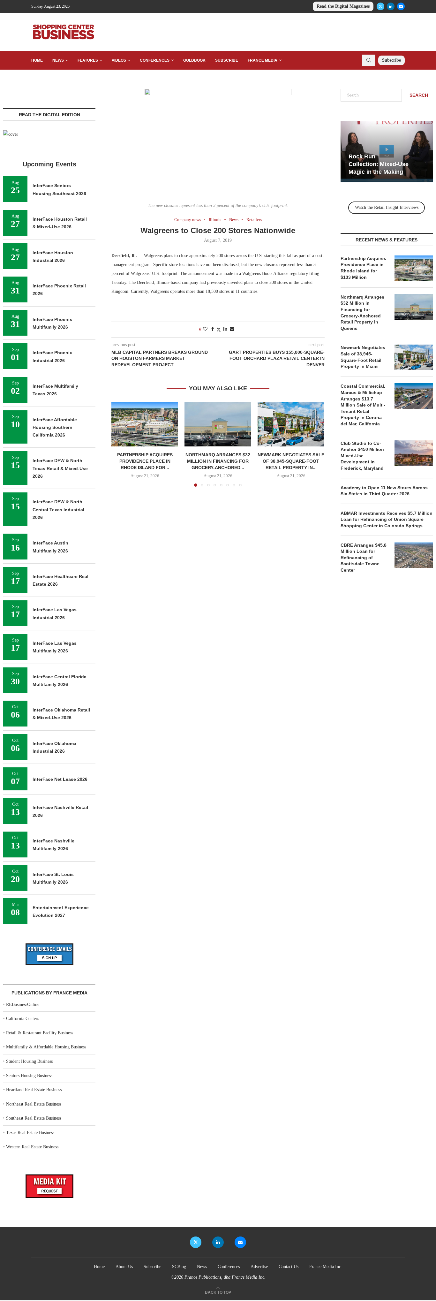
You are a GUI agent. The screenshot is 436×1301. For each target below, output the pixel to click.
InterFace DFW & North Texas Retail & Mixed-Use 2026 (60, 468)
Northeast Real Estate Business (33, 1104)
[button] (120, 443)
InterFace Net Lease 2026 (60, 779)
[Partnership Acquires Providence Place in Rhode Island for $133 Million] (144, 424)
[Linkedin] (391, 6)
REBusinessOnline (22, 1004)
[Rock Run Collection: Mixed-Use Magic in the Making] (387, 151)
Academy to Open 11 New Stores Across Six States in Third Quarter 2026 (384, 491)
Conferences (154, 60)
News (58, 60)
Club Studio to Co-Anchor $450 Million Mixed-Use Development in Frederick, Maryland (362, 456)
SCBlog (179, 1266)
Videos (119, 60)
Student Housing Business (29, 1061)
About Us (124, 1266)
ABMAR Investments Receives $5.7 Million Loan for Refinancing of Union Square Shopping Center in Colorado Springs (386, 519)
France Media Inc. (325, 1266)
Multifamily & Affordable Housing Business (46, 1047)
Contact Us (288, 1266)
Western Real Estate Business (32, 1147)
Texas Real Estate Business (30, 1132)
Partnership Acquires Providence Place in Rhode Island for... (145, 461)
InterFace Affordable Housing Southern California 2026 (55, 427)
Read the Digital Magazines (343, 6)
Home (37, 60)
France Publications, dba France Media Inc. (225, 1277)
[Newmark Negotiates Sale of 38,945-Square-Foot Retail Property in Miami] (291, 424)
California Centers (22, 1018)
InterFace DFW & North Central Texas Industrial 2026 (58, 509)
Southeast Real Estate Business (33, 1118)
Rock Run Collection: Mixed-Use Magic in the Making (379, 164)
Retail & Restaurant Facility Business (39, 1033)
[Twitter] (380, 6)
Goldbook (194, 60)
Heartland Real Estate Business (34, 1089)
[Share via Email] (232, 329)
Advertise (259, 1266)
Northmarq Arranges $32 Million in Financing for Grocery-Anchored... (217, 461)
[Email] (401, 6)
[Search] (368, 60)
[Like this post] (205, 329)
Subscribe (226, 60)
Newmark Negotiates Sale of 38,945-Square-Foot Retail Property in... (291, 461)
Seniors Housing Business (29, 1075)
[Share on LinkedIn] (225, 329)
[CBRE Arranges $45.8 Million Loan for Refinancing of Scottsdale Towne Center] (414, 555)
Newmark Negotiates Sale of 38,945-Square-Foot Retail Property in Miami (363, 357)
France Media (262, 60)
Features (88, 60)
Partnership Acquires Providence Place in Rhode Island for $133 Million (363, 268)
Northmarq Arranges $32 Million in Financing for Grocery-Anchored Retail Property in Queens (362, 312)
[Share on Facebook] (212, 329)
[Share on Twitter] (218, 329)
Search (419, 95)
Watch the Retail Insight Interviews (386, 207)
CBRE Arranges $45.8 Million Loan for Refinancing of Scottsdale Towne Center (364, 558)
